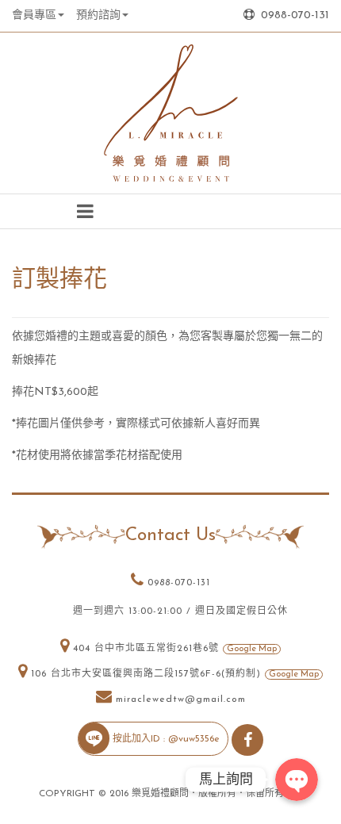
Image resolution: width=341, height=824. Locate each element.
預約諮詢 (98, 15)
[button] (85, 211)
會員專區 (34, 15)
